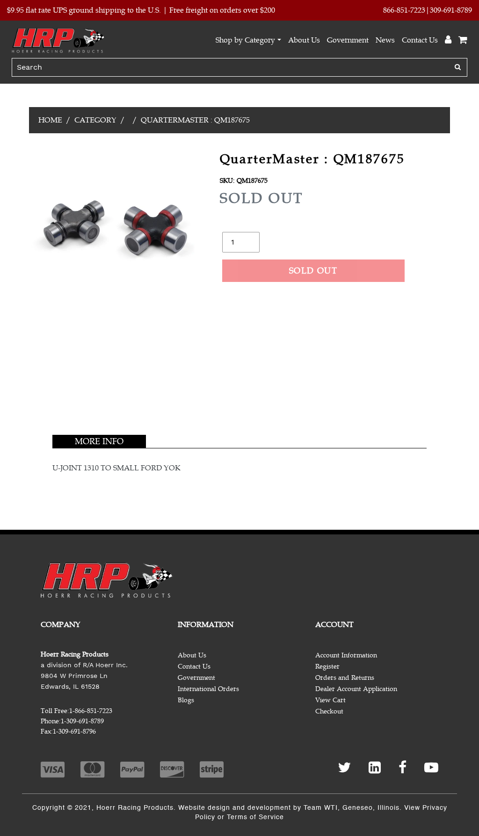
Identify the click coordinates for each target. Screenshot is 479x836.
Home (50, 120)
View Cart (330, 700)
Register (327, 666)
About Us (304, 40)
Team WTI (321, 808)
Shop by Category (245, 40)
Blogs (186, 700)
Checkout (329, 711)
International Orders (208, 689)
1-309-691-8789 (82, 721)
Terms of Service (255, 817)
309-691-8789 (451, 10)
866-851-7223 (404, 10)
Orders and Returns (344, 678)
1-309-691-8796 (74, 731)
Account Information (346, 655)
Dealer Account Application (356, 689)
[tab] (99, 441)
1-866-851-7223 (90, 711)
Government (348, 40)
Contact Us (420, 40)
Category (95, 120)
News (385, 40)
